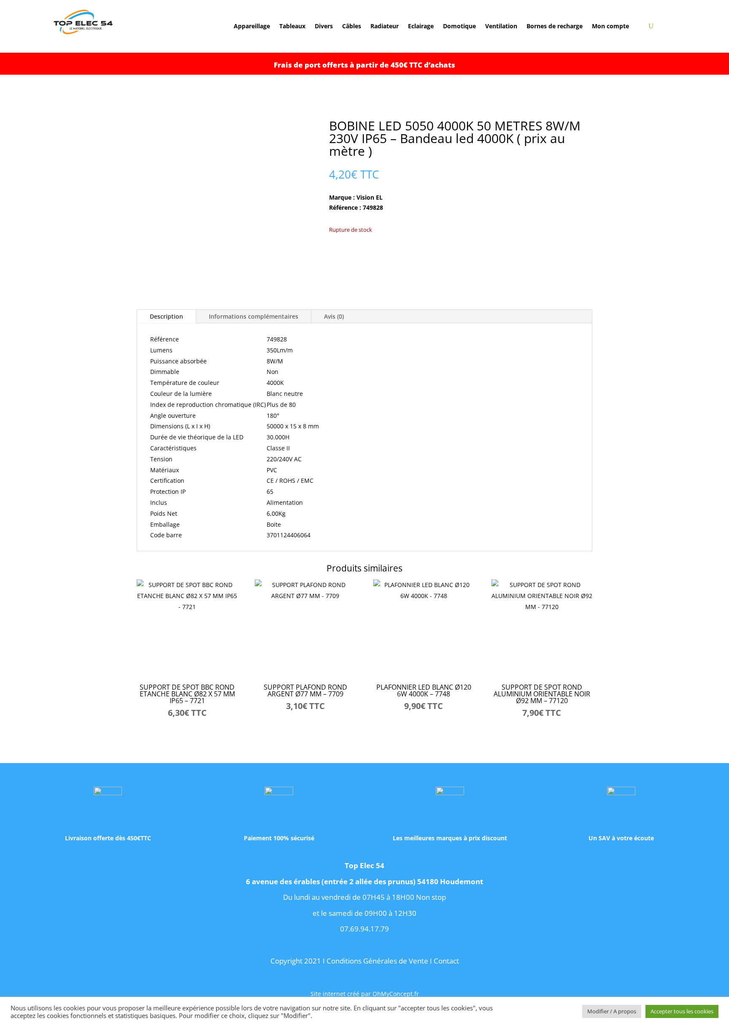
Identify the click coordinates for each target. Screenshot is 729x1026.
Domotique (459, 26)
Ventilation (501, 26)
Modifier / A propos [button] (611, 1011)
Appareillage (252, 26)
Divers (324, 26)
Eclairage (421, 26)
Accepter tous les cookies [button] (682, 1011)
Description (166, 316)
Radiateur (384, 26)
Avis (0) (334, 316)
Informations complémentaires (253, 316)
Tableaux (292, 26)
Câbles (351, 26)
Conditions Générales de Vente (377, 961)
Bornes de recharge (554, 26)
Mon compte (610, 26)
